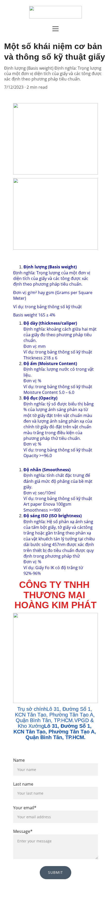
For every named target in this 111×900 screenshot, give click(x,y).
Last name (23, 784)
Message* (23, 831)
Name (19, 760)
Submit (55, 872)
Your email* (24, 808)
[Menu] (55, 28)
